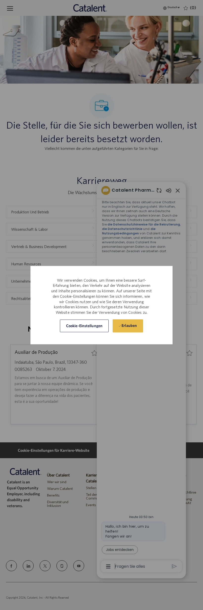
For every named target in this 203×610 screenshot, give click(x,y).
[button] (84, 325)
